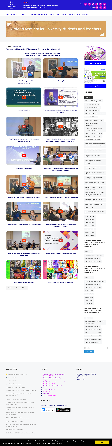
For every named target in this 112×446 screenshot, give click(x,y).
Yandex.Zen (46, 393)
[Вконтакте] (85, 4)
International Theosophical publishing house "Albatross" (21, 390)
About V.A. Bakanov (91, 117)
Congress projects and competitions (91, 124)
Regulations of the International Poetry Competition (94, 322)
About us (14, 14)
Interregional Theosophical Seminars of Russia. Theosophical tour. (18, 395)
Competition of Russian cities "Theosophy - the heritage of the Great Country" (21, 425)
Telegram (45, 380)
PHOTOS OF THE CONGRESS (93, 136)
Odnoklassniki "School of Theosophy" (53, 386)
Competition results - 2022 (93, 342)
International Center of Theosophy (43, 14)
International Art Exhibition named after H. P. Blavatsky (94, 173)
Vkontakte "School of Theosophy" (52, 378)
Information (89, 278)
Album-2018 (89, 291)
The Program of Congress (93, 107)
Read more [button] (59, 443)
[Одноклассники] (89, 4)
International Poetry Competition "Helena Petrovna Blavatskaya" (94, 183)
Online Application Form (92, 258)
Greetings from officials (92, 110)
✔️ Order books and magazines (14, 384)
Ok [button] (102, 442)
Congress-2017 (90, 235)
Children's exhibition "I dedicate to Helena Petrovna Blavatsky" (94, 178)
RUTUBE (45, 388)
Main (7, 14)
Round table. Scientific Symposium (95, 114)
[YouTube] (93, 4)
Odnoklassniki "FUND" (49, 384)
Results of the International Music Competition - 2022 (94, 200)
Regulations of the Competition (94, 255)
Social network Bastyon (49, 395)
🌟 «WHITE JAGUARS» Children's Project (17, 374)
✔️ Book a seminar (11, 381)
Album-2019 (89, 294)
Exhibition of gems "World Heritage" (92, 156)
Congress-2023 (90, 216)
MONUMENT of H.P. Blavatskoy (14, 430)
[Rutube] (104, 4)
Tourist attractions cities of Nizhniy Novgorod (95, 212)
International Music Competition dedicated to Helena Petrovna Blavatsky (94, 194)
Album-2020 (89, 297)
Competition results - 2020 (93, 336)
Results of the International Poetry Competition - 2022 (94, 188)
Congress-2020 (90, 226)
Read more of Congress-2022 (16, 288)
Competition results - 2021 (93, 339)
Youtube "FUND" (47, 391)
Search (90, 351)
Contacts (85, 14)
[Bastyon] (100, 4)
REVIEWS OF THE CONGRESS (94, 133)
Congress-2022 (90, 219)
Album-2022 (89, 303)
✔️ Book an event (11, 377)
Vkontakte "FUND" (48, 376)
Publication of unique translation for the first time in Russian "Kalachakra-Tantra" (94, 206)
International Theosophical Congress (16, 399)
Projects (24, 14)
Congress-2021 (90, 222)
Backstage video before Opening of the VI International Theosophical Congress (95, 145)
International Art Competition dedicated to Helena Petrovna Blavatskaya (93, 162)
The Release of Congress (92, 104)
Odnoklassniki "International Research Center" (55, 382)
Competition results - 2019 (93, 332)
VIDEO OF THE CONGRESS (93, 140)
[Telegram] (97, 4)
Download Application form (93, 261)
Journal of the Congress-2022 (94, 101)
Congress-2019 (90, 229)
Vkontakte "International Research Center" (54, 374)
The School (60, 14)
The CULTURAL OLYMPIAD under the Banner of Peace (20, 433)
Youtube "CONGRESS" (49, 390)
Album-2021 (89, 300)
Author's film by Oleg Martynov (94, 120)
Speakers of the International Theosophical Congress (93, 129)
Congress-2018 (90, 232)
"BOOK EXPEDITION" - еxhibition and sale (94, 151)
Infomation (89, 97)
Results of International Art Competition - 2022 (92, 168)
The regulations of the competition (95, 281)
